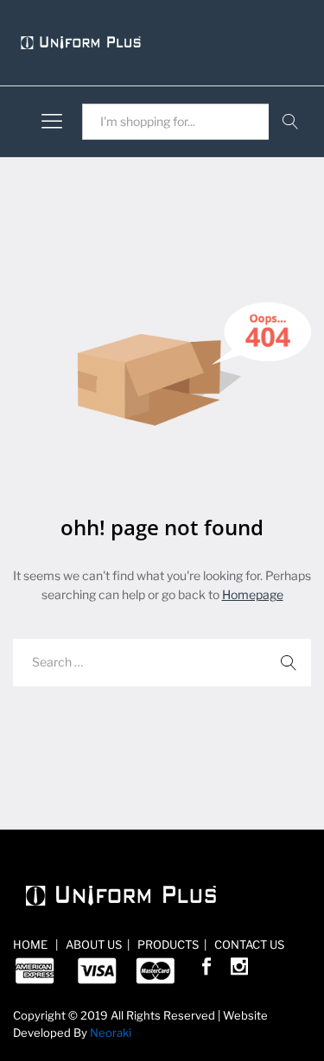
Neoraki (110, 1032)
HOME (31, 944)
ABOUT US (92, 944)
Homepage (252, 594)
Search (290, 122)
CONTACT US (248, 944)
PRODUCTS (167, 944)
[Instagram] (239, 969)
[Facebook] (206, 969)
